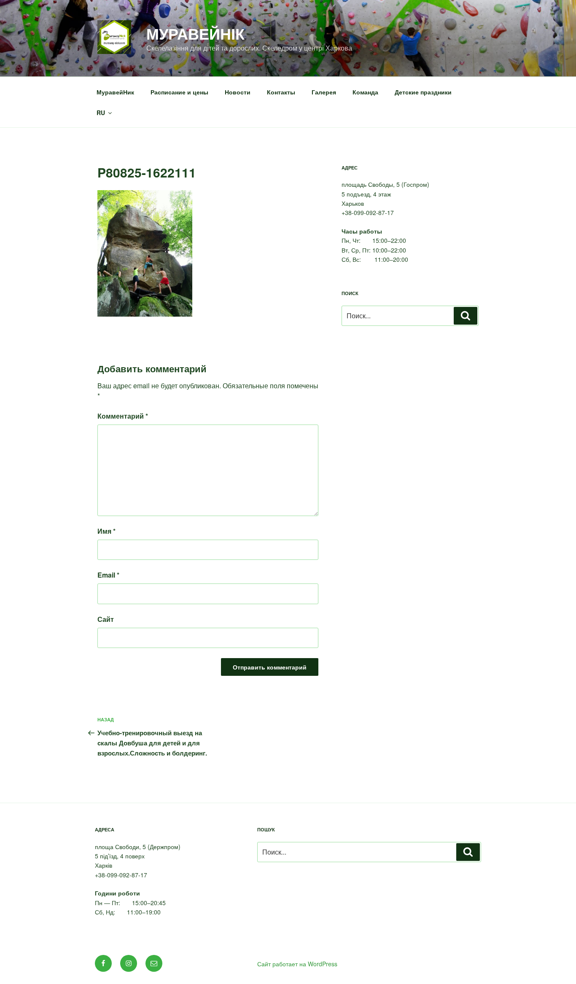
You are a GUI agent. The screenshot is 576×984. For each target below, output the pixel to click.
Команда (365, 92)
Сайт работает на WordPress (297, 964)
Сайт (105, 619)
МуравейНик (115, 92)
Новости (237, 92)
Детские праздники (423, 92)
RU (101, 112)
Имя (106, 531)
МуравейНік (195, 33)
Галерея (324, 92)
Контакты (281, 92)
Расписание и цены (179, 92)
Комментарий (122, 416)
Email (108, 575)
